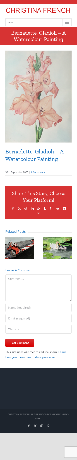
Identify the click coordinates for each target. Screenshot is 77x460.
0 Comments (38, 172)
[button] (8, 248)
